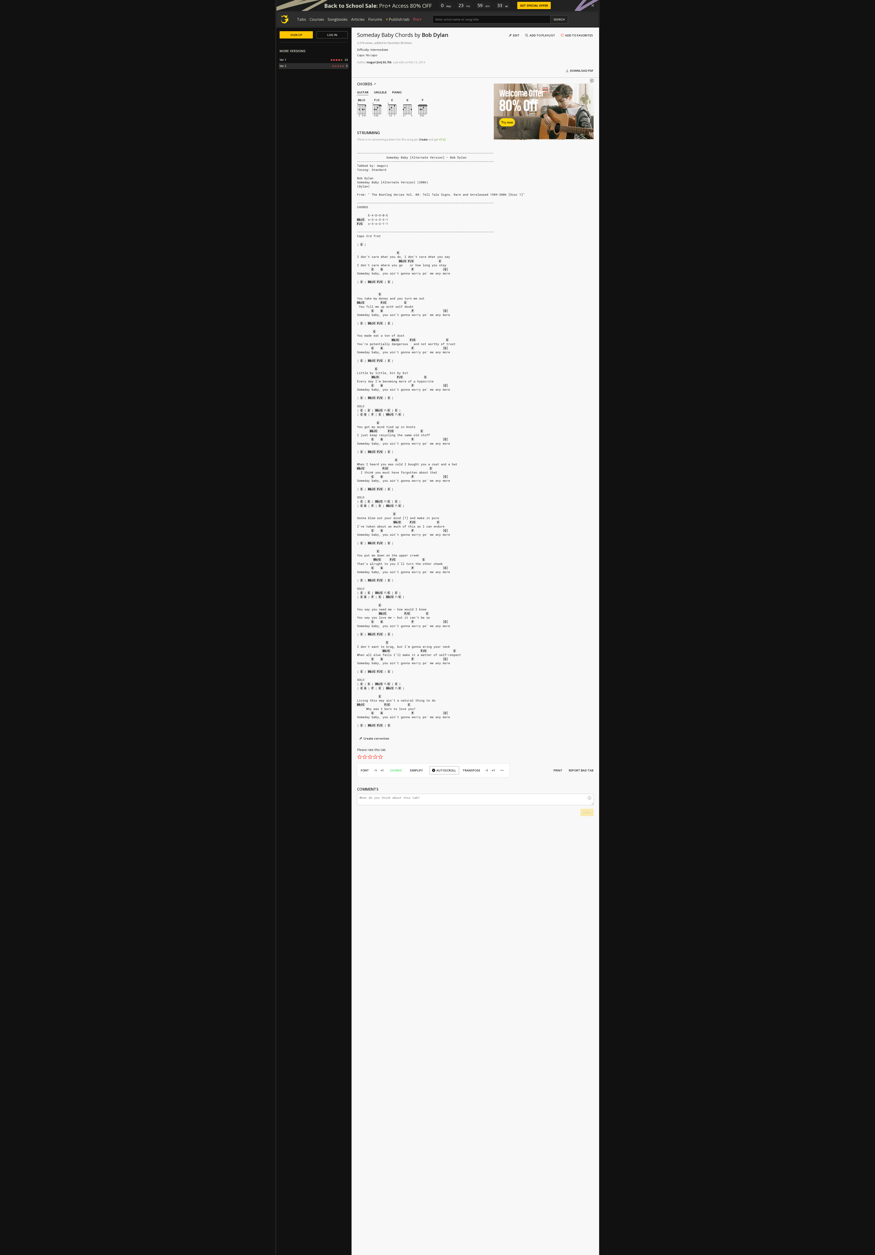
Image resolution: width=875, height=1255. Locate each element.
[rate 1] (359, 757)
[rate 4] (375, 757)
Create (423, 139)
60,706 (387, 62)
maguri (371, 62)
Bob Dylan (435, 34)
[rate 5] (380, 757)
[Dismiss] (592, 5)
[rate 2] (365, 757)
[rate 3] (370, 757)
